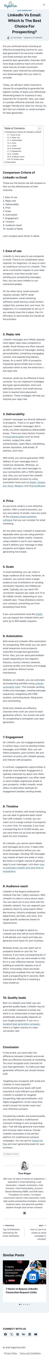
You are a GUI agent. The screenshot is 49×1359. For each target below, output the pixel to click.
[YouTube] (35, 1334)
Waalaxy (19, 486)
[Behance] (23, 1334)
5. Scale (13, 146)
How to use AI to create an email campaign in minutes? (38, 1232)
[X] (11, 1334)
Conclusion (11, 162)
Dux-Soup (8, 486)
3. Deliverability (16, 140)
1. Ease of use (15, 135)
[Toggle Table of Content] (38, 129)
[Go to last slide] (7, 1281)
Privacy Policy (10, 1353)
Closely (41, 482)
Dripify (33, 482)
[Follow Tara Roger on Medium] (24, 1213)
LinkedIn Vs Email (11, 1154)
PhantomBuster (37, 486)
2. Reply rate (15, 137)
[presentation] (24, 1272)
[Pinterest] (17, 1334)
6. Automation (15, 148)
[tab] (19, 1304)
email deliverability (14, 436)
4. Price (13, 143)
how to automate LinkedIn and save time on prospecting (23, 868)
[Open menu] (44, 4)
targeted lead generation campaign (21, 1024)
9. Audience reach (17, 157)
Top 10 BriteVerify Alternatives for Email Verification (11, 1231)
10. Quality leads (17, 159)
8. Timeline (14, 154)
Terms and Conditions (30, 1353)
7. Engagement (15, 151)
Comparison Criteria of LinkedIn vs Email (23, 132)
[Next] (42, 1281)
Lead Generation (24, 10)
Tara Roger (24, 1173)
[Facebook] (5, 1334)
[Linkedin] (29, 1334)
